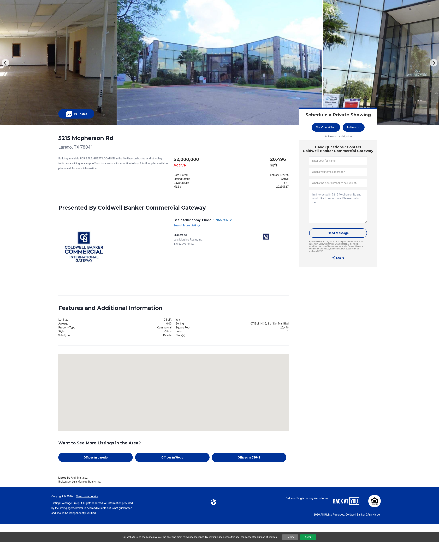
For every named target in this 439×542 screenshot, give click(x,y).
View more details (87, 496)
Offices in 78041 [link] (249, 457)
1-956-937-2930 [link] (225, 220)
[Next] (433, 62)
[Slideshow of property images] (219, 62)
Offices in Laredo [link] (96, 457)
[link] (338, 258)
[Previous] (5, 62)
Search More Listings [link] (187, 225)
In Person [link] (353, 127)
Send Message (338, 233)
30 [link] (76, 114)
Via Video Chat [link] (326, 127)
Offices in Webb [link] (172, 457)
